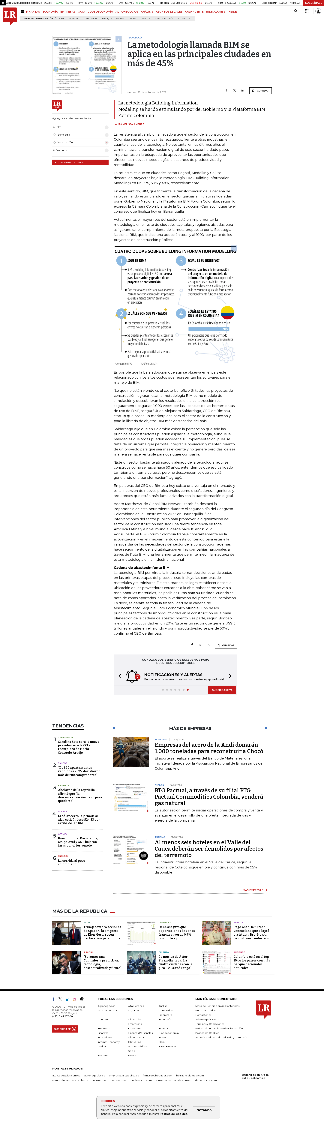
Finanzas (103, 1032)
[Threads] (83, 999)
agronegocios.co (94, 1075)
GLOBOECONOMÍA (100, 11)
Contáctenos (203, 1014)
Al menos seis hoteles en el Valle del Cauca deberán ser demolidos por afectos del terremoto (209, 849)
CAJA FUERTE (194, 11)
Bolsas (62, 811)
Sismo (62, 18)
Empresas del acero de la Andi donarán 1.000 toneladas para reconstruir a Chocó (209, 748)
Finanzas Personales (140, 1032)
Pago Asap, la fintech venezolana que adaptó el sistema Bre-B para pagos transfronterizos (251, 932)
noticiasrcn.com (142, 1079)
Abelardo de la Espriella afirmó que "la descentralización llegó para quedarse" (80, 795)
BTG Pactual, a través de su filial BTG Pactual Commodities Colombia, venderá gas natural (209, 797)
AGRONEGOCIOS (127, 11)
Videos (132, 1055)
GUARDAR (262, 90)
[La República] (10, 17)
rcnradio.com (120, 1079)
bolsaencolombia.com (190, 1075)
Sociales (103, 1055)
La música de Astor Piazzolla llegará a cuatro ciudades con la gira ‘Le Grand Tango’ (176, 962)
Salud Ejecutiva (168, 1046)
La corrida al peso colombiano (71, 862)
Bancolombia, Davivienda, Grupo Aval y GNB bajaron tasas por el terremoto (78, 842)
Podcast (103, 1046)
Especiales (134, 1028)
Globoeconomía (169, 1032)
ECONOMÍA (50, 11)
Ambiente (239, 952)
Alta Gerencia (136, 1005)
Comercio (165, 922)
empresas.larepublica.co (124, 1075)
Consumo (104, 1019)
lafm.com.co (163, 1079)
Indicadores (105, 1037)
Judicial (88, 952)
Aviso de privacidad (207, 1019)
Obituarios (134, 1041)
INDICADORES (215, 11)
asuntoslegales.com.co (66, 1075)
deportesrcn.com (206, 1079)
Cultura (164, 952)
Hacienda (63, 785)
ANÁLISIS (147, 11)
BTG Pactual (184, 18)
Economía (165, 1019)
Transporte (66, 737)
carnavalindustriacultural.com (70, 1079)
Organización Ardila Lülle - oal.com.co (255, 1076)
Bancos (145, 18)
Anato (120, 18)
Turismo (132, 18)
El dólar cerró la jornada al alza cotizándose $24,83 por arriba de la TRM (79, 819)
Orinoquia (106, 18)
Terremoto (75, 18)
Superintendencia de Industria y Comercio (221, 1037)
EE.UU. (87, 922)
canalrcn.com (100, 1079)
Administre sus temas (70, 162)
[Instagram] (76, 999)
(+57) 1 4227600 (62, 1016)
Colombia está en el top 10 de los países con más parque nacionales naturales (252, 962)
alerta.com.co (182, 1079)
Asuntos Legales (107, 1010)
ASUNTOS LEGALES (169, 11)
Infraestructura (137, 1037)
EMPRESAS (67, 11)
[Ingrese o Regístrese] (318, 11)
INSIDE (232, 11)
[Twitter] (234, 90)
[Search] (295, 11)
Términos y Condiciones (209, 1023)
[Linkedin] (243, 90)
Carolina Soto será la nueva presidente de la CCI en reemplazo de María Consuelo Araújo (78, 747)
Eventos (163, 1028)
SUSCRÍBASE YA (222, 689)
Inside (162, 1037)
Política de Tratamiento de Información (219, 1028)
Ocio (162, 1041)
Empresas (104, 1028)
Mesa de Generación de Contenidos (217, 1005)
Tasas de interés (163, 18)
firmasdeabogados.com (157, 1075)
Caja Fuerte (135, 1010)
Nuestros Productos (207, 1010)
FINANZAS (33, 11)
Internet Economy (109, 1041)
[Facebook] (227, 90)
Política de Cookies (173, 1114)
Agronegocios (106, 1005)
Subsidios (91, 18)
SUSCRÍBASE (313, 3)
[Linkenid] (69, 999)
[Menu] (23, 11)
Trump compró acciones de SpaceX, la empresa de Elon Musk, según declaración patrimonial (103, 932)
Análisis (63, 856)
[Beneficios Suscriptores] (307, 11)
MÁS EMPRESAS (253, 890)
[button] (119, 676)
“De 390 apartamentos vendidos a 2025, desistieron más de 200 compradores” (79, 771)
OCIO (81, 11)
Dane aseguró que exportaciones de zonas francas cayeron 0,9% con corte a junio (177, 932)
